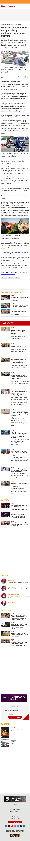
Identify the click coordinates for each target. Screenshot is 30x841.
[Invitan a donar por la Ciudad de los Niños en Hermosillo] (5, 305)
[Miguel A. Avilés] (4, 588)
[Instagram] (15, 826)
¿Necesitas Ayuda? (15, 822)
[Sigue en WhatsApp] (25, 77)
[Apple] (21, 826)
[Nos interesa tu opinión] (15, 799)
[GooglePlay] (24, 826)
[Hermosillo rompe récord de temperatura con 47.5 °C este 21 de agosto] (5, 488)
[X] (9, 826)
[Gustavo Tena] (4, 581)
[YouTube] (12, 826)
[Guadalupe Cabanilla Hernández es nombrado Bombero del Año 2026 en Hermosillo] (5, 334)
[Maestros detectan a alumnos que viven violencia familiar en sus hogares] (5, 298)
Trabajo (11, 278)
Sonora (4, 278)
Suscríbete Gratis (15, 717)
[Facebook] (6, 826)
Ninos (17, 278)
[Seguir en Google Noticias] (28, 77)
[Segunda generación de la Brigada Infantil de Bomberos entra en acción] (5, 312)
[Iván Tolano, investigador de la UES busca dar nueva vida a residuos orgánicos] (5, 473)
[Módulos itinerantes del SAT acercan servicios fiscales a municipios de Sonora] (5, 349)
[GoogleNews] (18, 826)
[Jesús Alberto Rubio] (4, 596)
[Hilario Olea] (4, 603)
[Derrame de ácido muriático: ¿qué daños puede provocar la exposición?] (5, 634)
